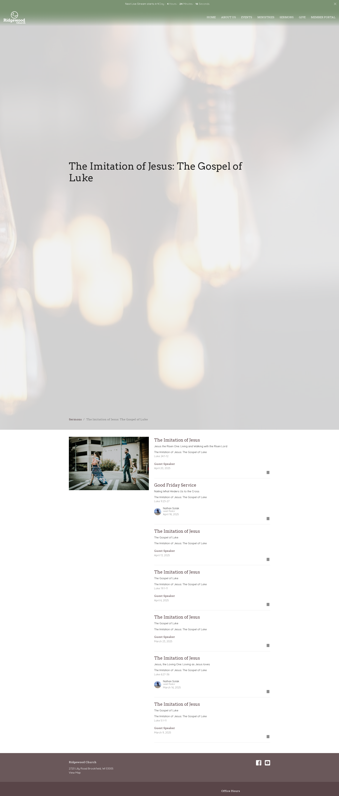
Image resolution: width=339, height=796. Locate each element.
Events (246, 17)
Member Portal (323, 17)
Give (302, 17)
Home (211, 17)
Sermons (287, 17)
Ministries (265, 17)
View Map (75, 772)
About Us (228, 17)
